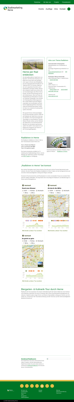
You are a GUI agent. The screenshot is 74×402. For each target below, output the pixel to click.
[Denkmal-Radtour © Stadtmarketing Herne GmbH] (58, 364)
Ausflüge (49, 9)
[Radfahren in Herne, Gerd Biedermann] (33, 64)
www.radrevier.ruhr (53, 96)
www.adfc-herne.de (53, 91)
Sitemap (58, 390)
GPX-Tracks (26, 156)
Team (22, 394)
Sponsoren (23, 393)
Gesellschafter (24, 391)
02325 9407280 (54, 80)
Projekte (56, 2)
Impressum (58, 393)
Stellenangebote (25, 397)
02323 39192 (53, 89)
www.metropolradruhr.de (54, 71)
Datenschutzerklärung (61, 391)
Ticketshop (37, 2)
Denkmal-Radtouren (32, 365)
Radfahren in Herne (62, 151)
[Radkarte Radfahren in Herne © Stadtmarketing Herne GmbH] (58, 142)
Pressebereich (66, 2)
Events (41, 9)
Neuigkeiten (24, 395)
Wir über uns (47, 2)
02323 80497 (64, 89)
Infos (56, 9)
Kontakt (63, 9)
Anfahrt (40, 391)
